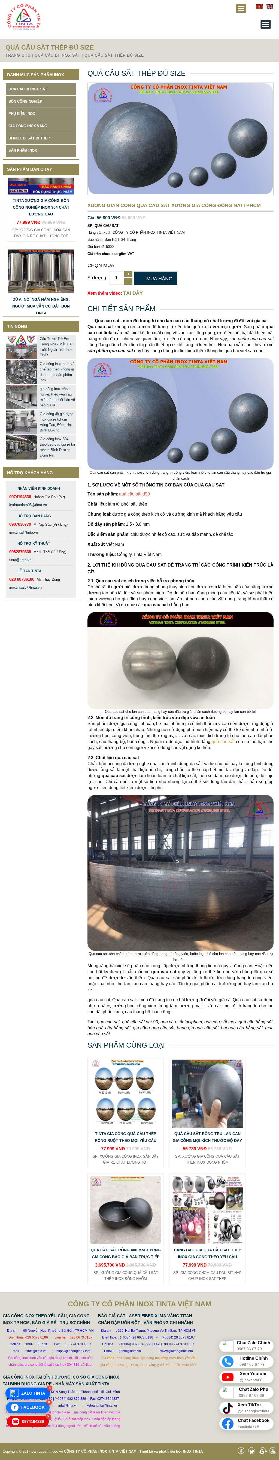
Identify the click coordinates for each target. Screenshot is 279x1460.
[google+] (263, 1452)
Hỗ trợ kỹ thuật (33, 544)
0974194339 (28, 1421)
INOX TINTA (193, 1451)
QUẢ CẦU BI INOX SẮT (57, 55)
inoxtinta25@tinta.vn (25, 587)
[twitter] (253, 1452)
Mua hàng (159, 278)
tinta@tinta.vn (20, 560)
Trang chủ (18, 55)
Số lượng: (97, 277)
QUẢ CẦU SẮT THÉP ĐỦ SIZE (114, 55)
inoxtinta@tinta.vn (23, 532)
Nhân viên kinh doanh (38, 488)
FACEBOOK (29, 1407)
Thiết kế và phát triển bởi (161, 1451)
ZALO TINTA (33, 1393)
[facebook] (242, 1452)
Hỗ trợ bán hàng (34, 516)
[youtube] (274, 1452)
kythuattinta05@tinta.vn (28, 505)
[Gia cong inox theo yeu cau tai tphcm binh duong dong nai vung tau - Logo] (23, 29)
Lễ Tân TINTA (29, 571)
